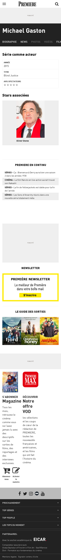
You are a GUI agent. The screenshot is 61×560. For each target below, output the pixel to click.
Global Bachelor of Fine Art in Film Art (18, 547)
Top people (8, 518)
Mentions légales (9, 556)
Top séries (8, 510)
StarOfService (41, 547)
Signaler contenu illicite (28, 556)
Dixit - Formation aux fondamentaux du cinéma (22, 550)
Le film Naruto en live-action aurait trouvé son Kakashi (30, 181)
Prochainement (11, 503)
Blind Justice (11, 75)
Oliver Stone (22, 140)
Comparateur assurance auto (14, 545)
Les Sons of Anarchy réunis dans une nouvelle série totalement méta (27, 196)
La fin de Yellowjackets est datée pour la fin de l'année (30, 189)
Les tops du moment (13, 525)
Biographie (9, 41)
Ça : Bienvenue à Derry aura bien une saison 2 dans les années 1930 (30, 174)
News (23, 41)
